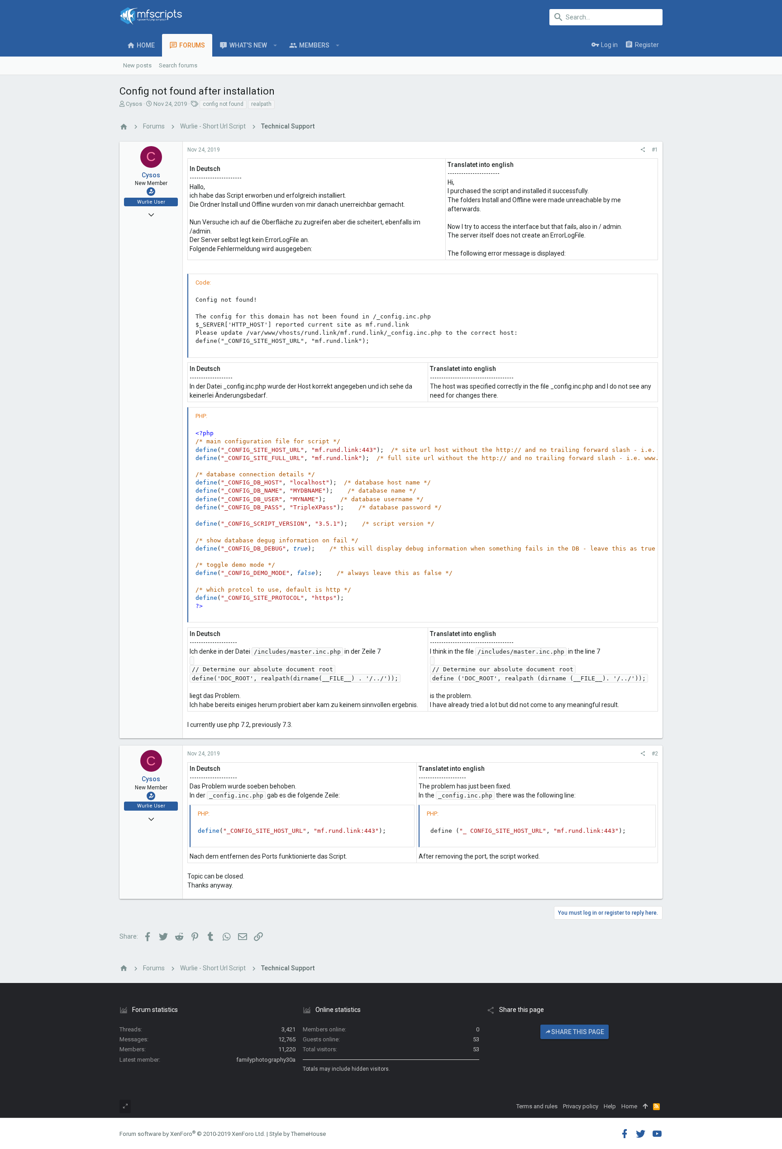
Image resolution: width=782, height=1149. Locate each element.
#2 (655, 753)
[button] (275, 45)
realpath (261, 104)
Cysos (134, 103)
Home (629, 1106)
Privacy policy (580, 1106)
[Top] (645, 1106)
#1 (655, 150)
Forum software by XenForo (192, 1133)
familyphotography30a (266, 1059)
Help (610, 1106)
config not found (223, 104)
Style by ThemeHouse (297, 1133)
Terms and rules (537, 1106)
